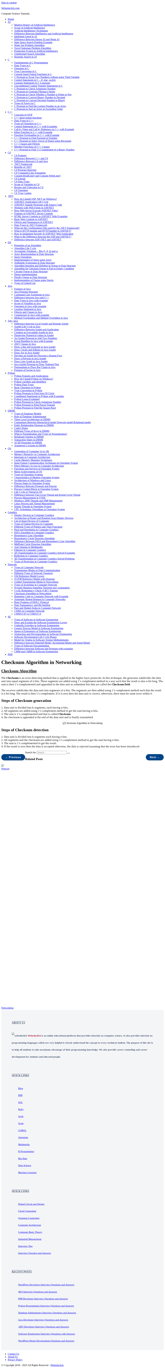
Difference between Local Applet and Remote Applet (41, 323)
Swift (20, 1116)
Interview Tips (25, 1246)
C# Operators (21, 190)
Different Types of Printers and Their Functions (38, 526)
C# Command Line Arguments (30, 172)
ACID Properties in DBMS (28, 442)
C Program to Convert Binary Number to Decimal (39, 97)
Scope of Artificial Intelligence (29, 27)
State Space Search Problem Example (33, 42)
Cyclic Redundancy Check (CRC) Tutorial (36, 590)
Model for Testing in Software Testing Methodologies (41, 640)
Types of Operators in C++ (28, 123)
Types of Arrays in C (24, 103)
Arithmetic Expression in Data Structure (34, 262)
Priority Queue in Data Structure (30, 277)
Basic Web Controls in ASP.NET (31, 219)
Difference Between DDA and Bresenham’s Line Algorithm (44, 541)
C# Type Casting (22, 193)
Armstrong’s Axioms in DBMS (30, 445)
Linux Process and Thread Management (34, 503)
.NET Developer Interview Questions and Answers (43, 1326)
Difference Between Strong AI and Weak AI (36, 39)
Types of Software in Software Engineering (36, 619)
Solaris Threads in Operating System (32, 506)
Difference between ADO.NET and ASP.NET (37, 239)
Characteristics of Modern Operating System (36, 477)
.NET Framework (23, 164)
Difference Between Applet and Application (36, 329)
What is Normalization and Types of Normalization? (40, 434)
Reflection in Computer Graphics (31, 555)
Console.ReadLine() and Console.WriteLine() (37, 175)
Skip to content (9, 2)
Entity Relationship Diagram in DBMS (34, 425)
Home (11, 19)
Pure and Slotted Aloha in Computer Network (37, 608)
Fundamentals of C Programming (31, 62)
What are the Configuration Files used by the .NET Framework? (47, 228)
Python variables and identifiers (30, 381)
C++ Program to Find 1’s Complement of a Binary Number (44, 149)
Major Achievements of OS (28, 471)
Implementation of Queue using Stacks (33, 280)
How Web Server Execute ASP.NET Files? (36, 210)
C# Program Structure (25, 170)
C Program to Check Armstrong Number (35, 88)
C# (9, 152)
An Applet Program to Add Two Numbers (35, 338)
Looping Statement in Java (27, 309)
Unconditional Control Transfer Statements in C (38, 85)
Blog (20, 1088)
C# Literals (19, 178)
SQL (20, 1102)
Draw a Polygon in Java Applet (30, 358)
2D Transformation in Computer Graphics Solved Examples (44, 553)
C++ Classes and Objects (27, 143)
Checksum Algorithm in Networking (32, 593)
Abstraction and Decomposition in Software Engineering (43, 634)
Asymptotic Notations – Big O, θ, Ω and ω (36, 251)
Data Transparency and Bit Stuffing (32, 605)
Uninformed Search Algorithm (29, 54)
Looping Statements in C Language (32, 83)
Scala (21, 1123)
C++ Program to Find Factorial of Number (35, 138)
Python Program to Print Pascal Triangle (34, 405)
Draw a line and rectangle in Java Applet (34, 347)
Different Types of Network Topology (33, 573)
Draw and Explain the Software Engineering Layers (40, 622)
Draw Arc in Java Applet (26, 352)
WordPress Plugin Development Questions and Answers (46, 1340)
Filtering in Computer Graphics (30, 550)
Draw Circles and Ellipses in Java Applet (35, 349)
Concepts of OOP (23, 114)
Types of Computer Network (29, 567)
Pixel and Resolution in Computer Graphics (36, 529)
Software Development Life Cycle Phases (35, 637)
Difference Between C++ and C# (31, 158)
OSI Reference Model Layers (29, 576)
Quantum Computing (28, 1218)
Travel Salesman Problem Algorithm (32, 48)
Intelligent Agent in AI (25, 36)
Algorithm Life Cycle (25, 248)
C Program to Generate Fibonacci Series (34, 91)
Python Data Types (24, 384)
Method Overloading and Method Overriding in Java (41, 318)
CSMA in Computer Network (29, 611)
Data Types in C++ (24, 120)
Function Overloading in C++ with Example (36, 135)
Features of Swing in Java (27, 370)
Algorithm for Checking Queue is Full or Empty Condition (44, 268)
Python (11, 373)
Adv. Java (13, 320)
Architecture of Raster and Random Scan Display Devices (43, 518)
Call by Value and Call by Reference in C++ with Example (44, 129)
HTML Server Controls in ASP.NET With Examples (41, 216)
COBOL (22, 1130)
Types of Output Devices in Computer (33, 524)
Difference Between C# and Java (31, 161)
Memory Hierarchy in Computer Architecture (37, 454)
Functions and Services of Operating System (36, 468)
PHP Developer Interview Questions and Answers (43, 1298)
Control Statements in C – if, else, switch (35, 80)
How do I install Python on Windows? (33, 378)
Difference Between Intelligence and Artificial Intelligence (43, 33)
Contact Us (13, 1354)
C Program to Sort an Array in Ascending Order (38, 109)
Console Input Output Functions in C (33, 74)
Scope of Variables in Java (27, 303)
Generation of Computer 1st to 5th (31, 451)
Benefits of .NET (23, 167)
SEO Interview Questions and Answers (37, 1291)
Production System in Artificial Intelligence (36, 51)
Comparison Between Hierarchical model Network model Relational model (52, 422)
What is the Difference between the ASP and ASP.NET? (42, 236)
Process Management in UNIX (30, 497)
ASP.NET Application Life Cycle (31, 201)
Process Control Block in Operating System (36, 489)
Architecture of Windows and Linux (32, 480)
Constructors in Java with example (31, 315)
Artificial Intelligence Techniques (31, 30)
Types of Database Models (27, 413)
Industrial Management (29, 1239)
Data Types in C (22, 65)
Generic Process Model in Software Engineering (38, 628)
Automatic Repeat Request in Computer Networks (39, 599)
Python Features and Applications (31, 376)
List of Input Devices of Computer (31, 521)
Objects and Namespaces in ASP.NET (33, 222)
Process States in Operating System (32, 483)
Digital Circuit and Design (31, 1204)
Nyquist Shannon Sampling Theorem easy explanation (42, 587)
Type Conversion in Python (28, 390)
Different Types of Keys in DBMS (31, 431)
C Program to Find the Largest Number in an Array (40, 106)
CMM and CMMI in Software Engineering (36, 651)
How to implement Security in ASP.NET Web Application (43, 233)
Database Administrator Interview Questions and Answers (47, 1312)
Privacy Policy (15, 1359)
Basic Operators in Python (27, 387)
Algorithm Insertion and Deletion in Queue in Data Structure (45, 265)
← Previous (13, 757)
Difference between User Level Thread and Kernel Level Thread (47, 494)
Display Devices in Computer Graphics (34, 515)
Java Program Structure (26, 291)
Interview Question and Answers (34, 1253)
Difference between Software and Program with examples (43, 648)
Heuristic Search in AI (25, 56)
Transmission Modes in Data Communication (37, 570)
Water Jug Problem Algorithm (29, 45)
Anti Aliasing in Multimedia (28, 547)
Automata (23, 1137)
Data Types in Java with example (31, 300)
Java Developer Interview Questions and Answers (43, 1320)
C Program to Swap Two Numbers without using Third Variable (46, 77)
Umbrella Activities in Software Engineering (36, 625)
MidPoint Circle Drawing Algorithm (32, 544)
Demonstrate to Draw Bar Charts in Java (34, 367)
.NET (11, 196)
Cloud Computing (27, 1211)
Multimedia (24, 1144)
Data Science (24, 1165)
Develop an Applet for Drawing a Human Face (38, 355)
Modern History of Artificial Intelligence (34, 25)
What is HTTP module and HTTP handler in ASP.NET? (42, 231)
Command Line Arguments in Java (32, 294)
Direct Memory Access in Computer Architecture (39, 465)
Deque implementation (25, 274)
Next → (155, 757)
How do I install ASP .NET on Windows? (35, 199)
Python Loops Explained (26, 399)
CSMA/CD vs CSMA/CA (27, 613)
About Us (13, 1356)
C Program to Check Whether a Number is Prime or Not (42, 94)
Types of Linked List (24, 283)
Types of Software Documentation (31, 645)
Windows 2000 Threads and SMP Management (38, 500)
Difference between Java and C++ (31, 297)
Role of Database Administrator (30, 416)
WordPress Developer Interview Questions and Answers (46, 1284)
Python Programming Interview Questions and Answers (46, 1305)
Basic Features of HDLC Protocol (31, 602)
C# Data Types (21, 181)
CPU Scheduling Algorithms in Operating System (39, 509)
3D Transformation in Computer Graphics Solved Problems (44, 558)
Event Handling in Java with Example (33, 341)
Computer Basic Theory (30, 1232)
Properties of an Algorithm (27, 245)
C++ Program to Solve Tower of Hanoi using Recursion (42, 141)
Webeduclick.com (10, 8)
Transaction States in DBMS (28, 439)
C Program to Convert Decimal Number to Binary (39, 100)
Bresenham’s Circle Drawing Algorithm (34, 538)
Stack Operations (23, 257)
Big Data (22, 1158)
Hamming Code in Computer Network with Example (41, 596)
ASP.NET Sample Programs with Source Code (38, 204)
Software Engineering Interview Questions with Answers (46, 1334)
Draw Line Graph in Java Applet (31, 361)
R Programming (26, 1151)
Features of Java (22, 289)
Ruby (21, 1109)
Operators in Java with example (30, 306)
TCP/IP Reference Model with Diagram (34, 579)
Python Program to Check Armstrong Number (37, 402)
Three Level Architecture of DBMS (32, 419)
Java (10, 286)
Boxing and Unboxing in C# (28, 187)
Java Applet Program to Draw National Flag (36, 364)
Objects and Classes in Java (28, 312)
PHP (10, 654)
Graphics (12, 512)
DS (9, 242)
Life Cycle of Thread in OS (28, 492)
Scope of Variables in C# (26, 184)
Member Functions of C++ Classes (32, 146)
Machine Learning (27, 1172)
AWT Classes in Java (25, 344)
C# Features (20, 155)
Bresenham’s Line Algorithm (29, 535)
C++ (10, 112)
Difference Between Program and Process (35, 486)
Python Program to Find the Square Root (35, 407)
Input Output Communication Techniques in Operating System (46, 463)
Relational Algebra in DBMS (29, 436)
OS (9, 448)
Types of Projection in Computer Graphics (35, 561)
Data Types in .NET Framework (30, 225)
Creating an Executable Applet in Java (33, 332)
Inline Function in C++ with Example (33, 132)
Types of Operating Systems (28, 474)
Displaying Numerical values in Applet (34, 335)
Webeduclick (57, 1365)
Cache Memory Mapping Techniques (33, 460)
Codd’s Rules (21, 428)
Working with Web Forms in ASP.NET (34, 207)
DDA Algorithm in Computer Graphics (34, 532)
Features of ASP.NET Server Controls (33, 213)
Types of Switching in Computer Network (35, 584)
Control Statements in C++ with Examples (35, 126)
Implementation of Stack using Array (33, 260)
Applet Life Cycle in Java (27, 326)
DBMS (11, 410)
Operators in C (21, 68)
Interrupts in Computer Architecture (32, 457)
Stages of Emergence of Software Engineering (37, 631)
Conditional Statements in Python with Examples (39, 396)
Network (12, 564)
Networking (7, 1007)
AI (9, 22)
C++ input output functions (28, 117)
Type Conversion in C (25, 71)
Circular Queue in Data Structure (31, 271)
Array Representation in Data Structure (34, 254)
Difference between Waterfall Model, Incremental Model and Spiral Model (52, 642)
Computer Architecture (29, 1225)
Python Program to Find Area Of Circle (34, 393)
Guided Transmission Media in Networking (36, 582)
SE (9, 616)
